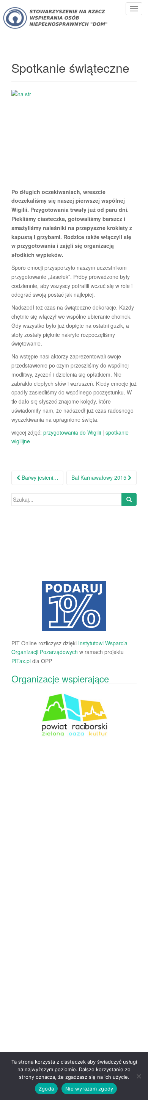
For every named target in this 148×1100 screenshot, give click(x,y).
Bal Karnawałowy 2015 (99, 477)
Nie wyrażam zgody (89, 1089)
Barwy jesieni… (39, 477)
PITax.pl (21, 661)
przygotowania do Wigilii (71, 432)
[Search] (129, 499)
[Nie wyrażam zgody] (138, 1076)
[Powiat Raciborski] (74, 606)
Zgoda (46, 1089)
